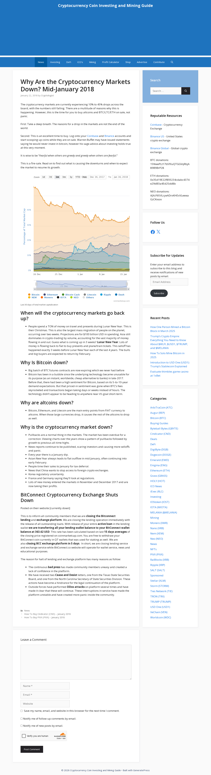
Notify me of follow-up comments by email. (49, 718)
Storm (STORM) (159, 586)
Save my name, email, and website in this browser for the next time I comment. (71, 710)
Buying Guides (159, 423)
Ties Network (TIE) (161, 591)
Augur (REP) (157, 413)
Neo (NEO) (156, 538)
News (41, 62)
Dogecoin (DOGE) (160, 454)
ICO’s (80, 62)
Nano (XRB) (157, 528)
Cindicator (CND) (160, 433)
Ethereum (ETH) (160, 470)
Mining (92, 62)
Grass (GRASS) (158, 475)
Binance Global (159, 148)
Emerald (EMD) (159, 460)
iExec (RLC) (156, 491)
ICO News (156, 486)
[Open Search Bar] (172, 62)
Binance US (157, 136)
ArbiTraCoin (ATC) (161, 407)
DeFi (68, 62)
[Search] (185, 91)
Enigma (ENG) (158, 465)
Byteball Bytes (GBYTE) (164, 428)
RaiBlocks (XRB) (159, 559)
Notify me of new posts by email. (43, 725)
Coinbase (92, 136)
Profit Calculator (110, 62)
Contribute (159, 62)
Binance (109, 136)
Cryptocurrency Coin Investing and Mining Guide (105, 5)
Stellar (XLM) (158, 580)
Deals (153, 439)
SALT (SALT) (157, 570)
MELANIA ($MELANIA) (163, 512)
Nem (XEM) (157, 533)
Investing (55, 62)
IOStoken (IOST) (159, 502)
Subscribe (159, 293)
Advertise (142, 62)
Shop (128, 62)
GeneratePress (141, 770)
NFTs (153, 549)
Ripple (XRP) (157, 565)
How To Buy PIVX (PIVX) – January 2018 (44, 617)
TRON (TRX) (157, 596)
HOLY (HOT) (157, 481)
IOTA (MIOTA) (158, 507)
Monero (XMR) (159, 523)
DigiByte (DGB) (159, 449)
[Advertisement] (105, 34)
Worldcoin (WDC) (160, 617)
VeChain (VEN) (158, 612)
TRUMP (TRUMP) (160, 601)
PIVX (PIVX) (156, 554)
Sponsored (156, 575)
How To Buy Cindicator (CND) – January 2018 (47, 613)
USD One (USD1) (160, 607)
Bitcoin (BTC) (158, 418)
